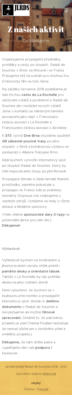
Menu (66, 10)
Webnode (49, 374)
